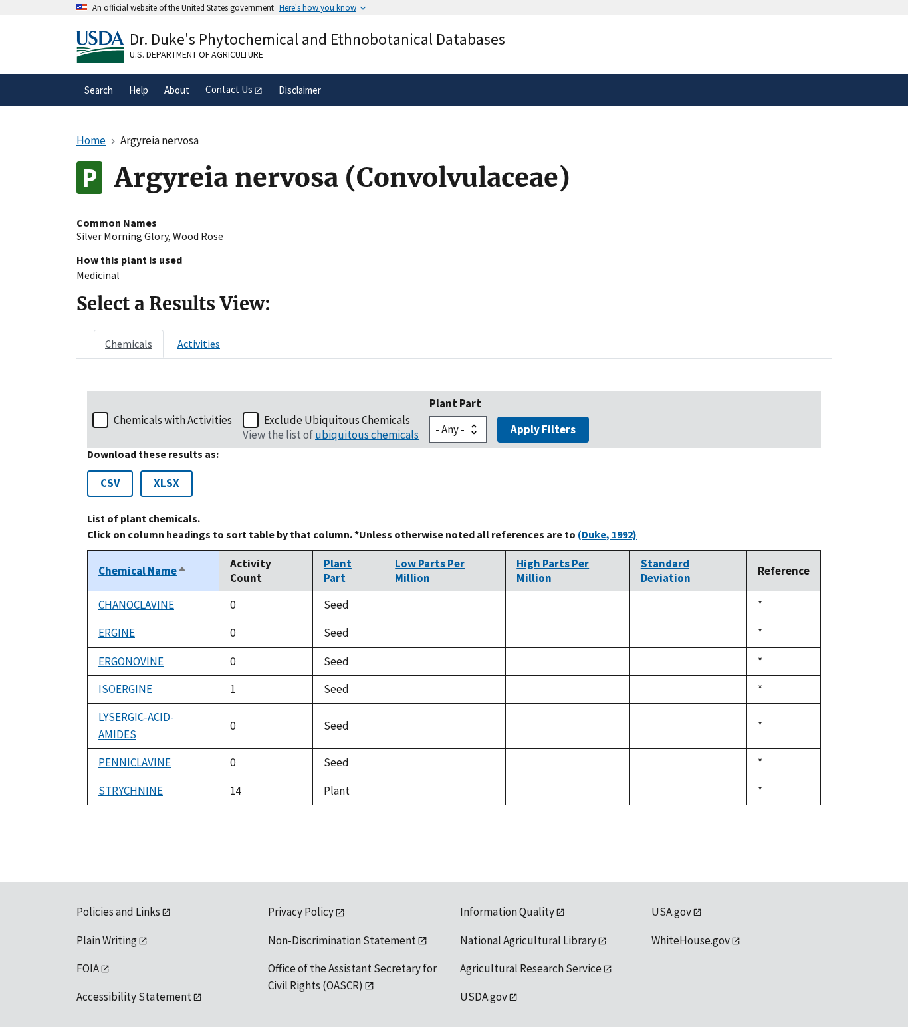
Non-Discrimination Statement (342, 940)
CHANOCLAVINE (136, 604)
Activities (198, 343)
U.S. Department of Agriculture (196, 54)
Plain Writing (106, 940)
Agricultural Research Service (531, 968)
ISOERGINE (125, 689)
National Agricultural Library (528, 940)
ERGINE (116, 632)
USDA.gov (483, 996)
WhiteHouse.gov (690, 940)
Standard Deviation (666, 570)
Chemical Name (142, 571)
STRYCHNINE (130, 790)
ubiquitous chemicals (367, 434)
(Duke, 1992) (607, 534)
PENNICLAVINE (134, 762)
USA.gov (671, 911)
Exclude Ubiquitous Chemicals (337, 420)
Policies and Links (118, 911)
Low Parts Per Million (430, 570)
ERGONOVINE (131, 661)
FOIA (87, 968)
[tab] (128, 343)
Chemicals (128, 343)
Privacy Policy (301, 911)
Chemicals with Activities (173, 420)
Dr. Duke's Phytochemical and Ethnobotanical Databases (317, 39)
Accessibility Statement (133, 996)
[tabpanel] (454, 598)
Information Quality (507, 911)
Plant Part (455, 403)
